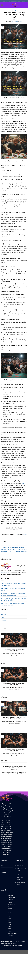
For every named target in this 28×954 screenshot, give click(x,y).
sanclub (10, 943)
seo (21, 21)
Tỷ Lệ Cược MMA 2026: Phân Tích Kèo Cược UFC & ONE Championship (13, 594)
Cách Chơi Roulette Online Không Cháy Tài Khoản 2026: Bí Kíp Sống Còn (14, 767)
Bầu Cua (14, 10)
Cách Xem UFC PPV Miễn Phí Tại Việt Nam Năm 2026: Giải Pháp (12, 604)
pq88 (6, 943)
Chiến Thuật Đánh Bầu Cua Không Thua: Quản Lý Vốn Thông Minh (20, 549)
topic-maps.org (5, 572)
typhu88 (2, 945)
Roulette (3, 620)
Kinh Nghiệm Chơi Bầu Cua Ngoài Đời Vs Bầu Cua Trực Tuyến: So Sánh (14, 718)
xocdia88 (7, 945)
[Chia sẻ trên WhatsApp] (7, 528)
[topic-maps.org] (14, 5)
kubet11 (2, 943)
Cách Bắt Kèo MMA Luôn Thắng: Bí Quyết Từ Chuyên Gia (13, 589)
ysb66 (17, 945)
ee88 (14, 943)
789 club (19, 941)
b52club (12, 945)
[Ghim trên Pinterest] (18, 528)
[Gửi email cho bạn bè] (15, 528)
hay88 (20, 945)
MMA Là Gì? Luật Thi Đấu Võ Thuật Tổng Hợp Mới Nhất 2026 (13, 584)
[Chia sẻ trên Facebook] (9, 528)
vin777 (24, 941)
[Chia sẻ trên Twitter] (12, 528)
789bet (15, 941)
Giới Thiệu (20, 865)
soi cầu (24, 483)
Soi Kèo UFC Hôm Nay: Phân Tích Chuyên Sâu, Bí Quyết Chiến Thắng (13, 599)
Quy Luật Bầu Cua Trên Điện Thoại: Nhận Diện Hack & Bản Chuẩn (7, 549)
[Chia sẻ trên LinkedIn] (21, 528)
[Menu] (2, 5)
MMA (2, 617)
